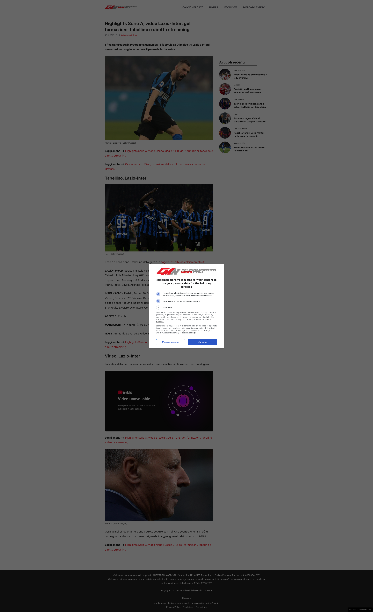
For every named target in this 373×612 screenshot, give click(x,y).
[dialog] (186, 306)
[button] (186, 307)
